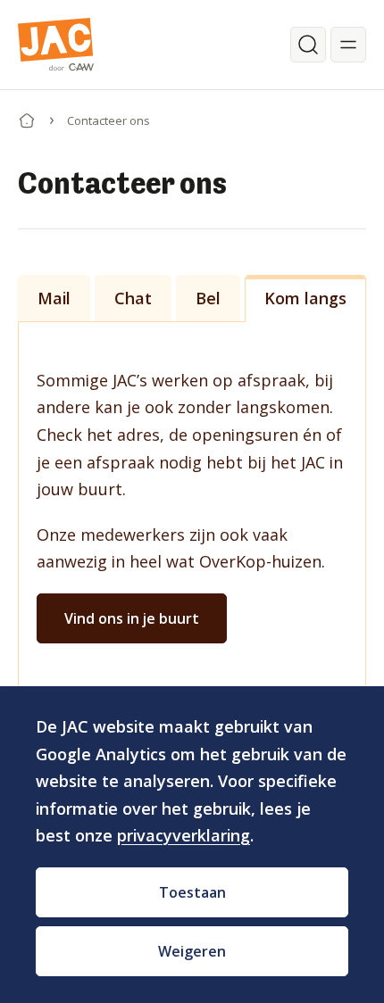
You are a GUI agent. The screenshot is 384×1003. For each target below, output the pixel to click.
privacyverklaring (183, 835)
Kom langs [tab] (305, 298)
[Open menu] (348, 44)
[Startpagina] (27, 117)
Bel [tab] (208, 298)
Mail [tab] (54, 298)
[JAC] (56, 44)
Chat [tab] (133, 298)
